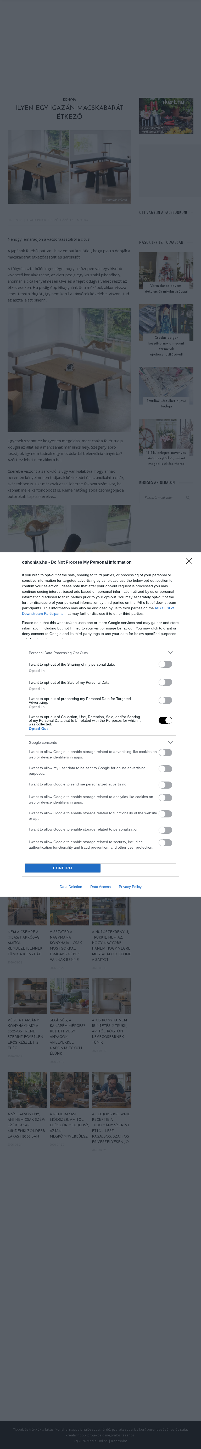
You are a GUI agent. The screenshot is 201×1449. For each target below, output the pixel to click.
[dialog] (100, 724)
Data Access (100, 887)
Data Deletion (71, 887)
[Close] (191, 563)
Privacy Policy (130, 887)
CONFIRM (62, 868)
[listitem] (100, 652)
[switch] (165, 664)
